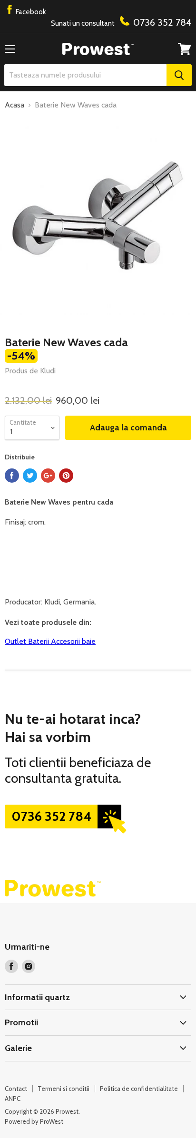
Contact (16, 1088)
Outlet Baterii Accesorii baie (50, 641)
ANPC (12, 1098)
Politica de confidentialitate (139, 1088)
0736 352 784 (51, 816)
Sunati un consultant (121, 22)
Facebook (30, 12)
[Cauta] (179, 75)
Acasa (14, 105)
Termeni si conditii (63, 1088)
